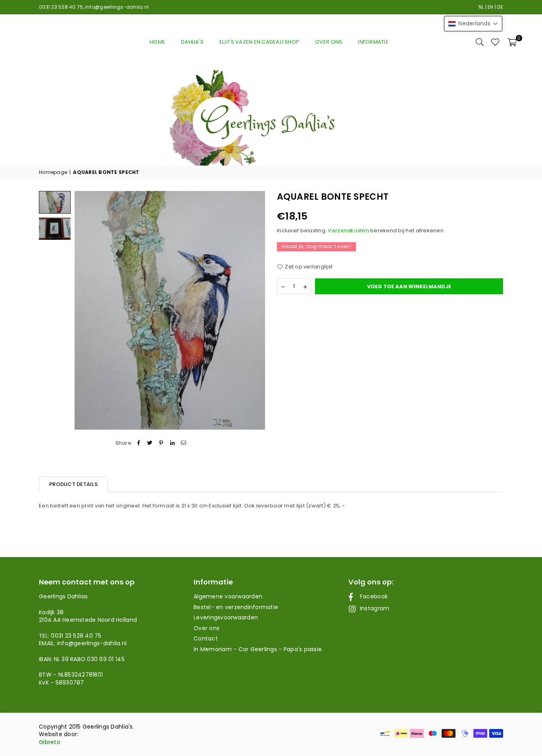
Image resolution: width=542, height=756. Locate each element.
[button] (512, 42)
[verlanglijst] (495, 42)
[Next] (254, 310)
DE (500, 7)
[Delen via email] (183, 443)
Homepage (53, 172)
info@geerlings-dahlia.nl (117, 7)
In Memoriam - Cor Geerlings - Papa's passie (258, 649)
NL (481, 7)
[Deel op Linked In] (172, 443)
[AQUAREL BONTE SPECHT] (55, 229)
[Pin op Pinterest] (161, 443)
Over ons (328, 42)
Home (157, 42)
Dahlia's (192, 42)
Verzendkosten (348, 230)
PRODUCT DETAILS (73, 484)
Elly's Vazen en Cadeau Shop (259, 42)
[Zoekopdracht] (479, 42)
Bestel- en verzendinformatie (236, 607)
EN (491, 7)
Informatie (373, 42)
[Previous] (85, 310)
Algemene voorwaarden (228, 596)
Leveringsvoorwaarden (226, 617)
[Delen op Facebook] (139, 443)
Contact (206, 638)
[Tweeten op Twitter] (150, 443)
